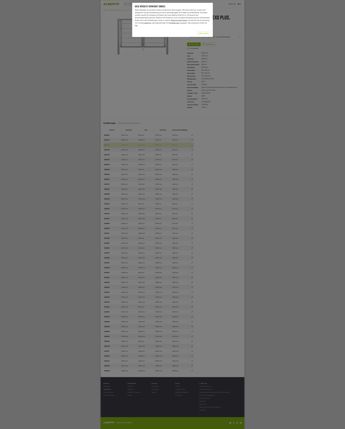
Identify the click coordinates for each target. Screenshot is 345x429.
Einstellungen (174, 23)
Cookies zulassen (204, 33)
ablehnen (147, 23)
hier (136, 25)
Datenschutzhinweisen (179, 20)
